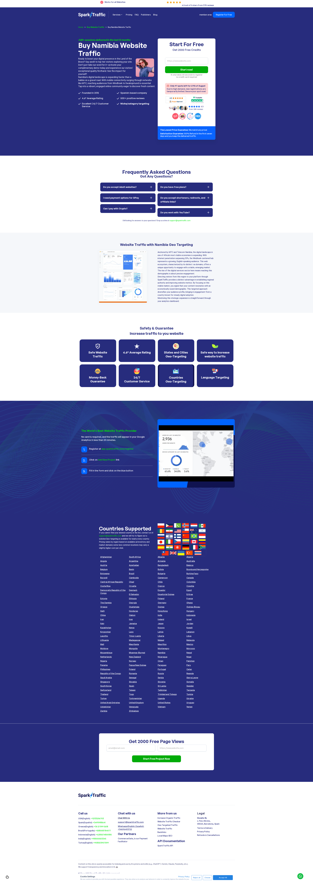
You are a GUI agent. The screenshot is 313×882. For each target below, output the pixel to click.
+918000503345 (98, 838)
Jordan (189, 623)
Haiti (102, 611)
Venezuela (133, 707)
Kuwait (189, 627)
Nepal (189, 652)
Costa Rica (105, 586)
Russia (161, 673)
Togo (131, 694)
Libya (188, 636)
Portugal (162, 669)
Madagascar (135, 640)
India (160, 615)
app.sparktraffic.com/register (117, 448)
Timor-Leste (135, 636)
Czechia (190, 586)
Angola (103, 561)
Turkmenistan (135, 698)
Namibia (161, 652)
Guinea (161, 607)
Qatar (189, 669)
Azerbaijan (134, 565)
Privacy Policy (203, 831)
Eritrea (189, 594)
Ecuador (161, 590)
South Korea (106, 686)
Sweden (190, 686)
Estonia (103, 598)
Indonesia (190, 615)
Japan (160, 623)
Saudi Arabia (106, 677)
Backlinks (161, 832)
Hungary (190, 611)
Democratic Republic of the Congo (112, 591)
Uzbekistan (105, 707)
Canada (190, 577)
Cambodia (134, 577)
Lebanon (190, 632)
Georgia (133, 602)
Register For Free (224, 14)
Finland (161, 598)
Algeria (189, 557)
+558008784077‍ (103, 830)
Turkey (103, 698)
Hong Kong (163, 611)
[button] (117, 14)
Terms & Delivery (204, 828)
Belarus (189, 565)
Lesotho (104, 636)
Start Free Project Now (156, 758)
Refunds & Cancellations (208, 835)
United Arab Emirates (110, 702)
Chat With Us (124, 818)
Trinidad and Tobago (167, 694)
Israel (189, 619)
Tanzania (190, 690)
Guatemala (134, 607)
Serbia (161, 677)
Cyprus (161, 586)
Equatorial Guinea (166, 594)
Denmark (133, 590)
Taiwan (132, 690)
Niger (189, 657)
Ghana (189, 602)
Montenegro (163, 648)
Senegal (132, 677)
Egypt (189, 590)
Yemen (189, 707)
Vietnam (161, 707)
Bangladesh (163, 565)
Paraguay (162, 665)
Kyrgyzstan (105, 632)
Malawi (161, 640)
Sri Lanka (162, 686)
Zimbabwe (134, 711)
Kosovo (161, 627)
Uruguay (190, 702)
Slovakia (133, 682)
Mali (102, 644)
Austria (103, 565)
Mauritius (162, 644)
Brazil (131, 573)
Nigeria (103, 661)
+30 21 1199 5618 (101, 826)
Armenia (161, 561)
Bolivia (161, 569)
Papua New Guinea (137, 665)
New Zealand (135, 657)
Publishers (146, 14)
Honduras (133, 611)
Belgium (104, 569)
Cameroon (163, 577)
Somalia (190, 682)
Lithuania (104, 640)
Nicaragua (162, 657)
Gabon (132, 615)
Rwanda (190, 673)
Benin (131, 569)
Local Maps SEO (164, 835)
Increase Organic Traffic (168, 818)
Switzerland (105, 690)
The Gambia (106, 602)
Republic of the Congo (110, 673)
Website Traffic (164, 828)
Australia (190, 561)
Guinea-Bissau (193, 607)
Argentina (133, 561)
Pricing (129, 14)
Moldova (104, 648)
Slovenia (161, 682)
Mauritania (134, 644)
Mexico (189, 644)
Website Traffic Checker (168, 821)
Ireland (161, 619)
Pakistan (190, 661)
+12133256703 (97, 818)
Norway (132, 661)
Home (80, 27)
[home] (93, 14)
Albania (161, 557)
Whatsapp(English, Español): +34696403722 (131, 827)
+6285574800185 (104, 834)
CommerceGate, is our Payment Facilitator (133, 840)
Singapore (105, 682)
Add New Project (106, 459)
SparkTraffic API (165, 845)
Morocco (190, 648)
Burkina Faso (192, 573)
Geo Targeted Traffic (167, 825)
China (103, 615)
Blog (155, 14)
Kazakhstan (105, 627)
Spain (131, 686)
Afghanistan (106, 557)
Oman (160, 661)
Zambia (103, 711)
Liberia (161, 636)
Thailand (104, 694)
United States (164, 702)
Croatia (132, 586)
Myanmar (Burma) (137, 652)
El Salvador (134, 594)
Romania (133, 673)
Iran (102, 619)
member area (205, 14)
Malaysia (190, 640)
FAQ (137, 14)
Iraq (131, 619)
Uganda (161, 698)
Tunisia (189, 694)
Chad (131, 582)
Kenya (131, 627)
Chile (160, 582)
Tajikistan (162, 690)
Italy (102, 623)
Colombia (191, 582)
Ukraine (190, 698)
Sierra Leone (192, 677)
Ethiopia (133, 598)
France (189, 598)
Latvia (160, 632)
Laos (131, 632)
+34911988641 (99, 822)
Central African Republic (111, 582)
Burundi (103, 577)
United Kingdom (136, 702)
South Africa (135, 557)
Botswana (104, 573)
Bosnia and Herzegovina (197, 569)
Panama (104, 665)
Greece (103, 607)
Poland (132, 669)
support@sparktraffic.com (180, 221)
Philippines (105, 669)
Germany (162, 602)
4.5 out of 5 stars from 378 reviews (198, 5)
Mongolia (133, 648)
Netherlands (106, 657)
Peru (188, 665)
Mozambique (106, 652)
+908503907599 (101, 842)
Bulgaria (161, 573)
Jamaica (133, 623)
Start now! (186, 69)
